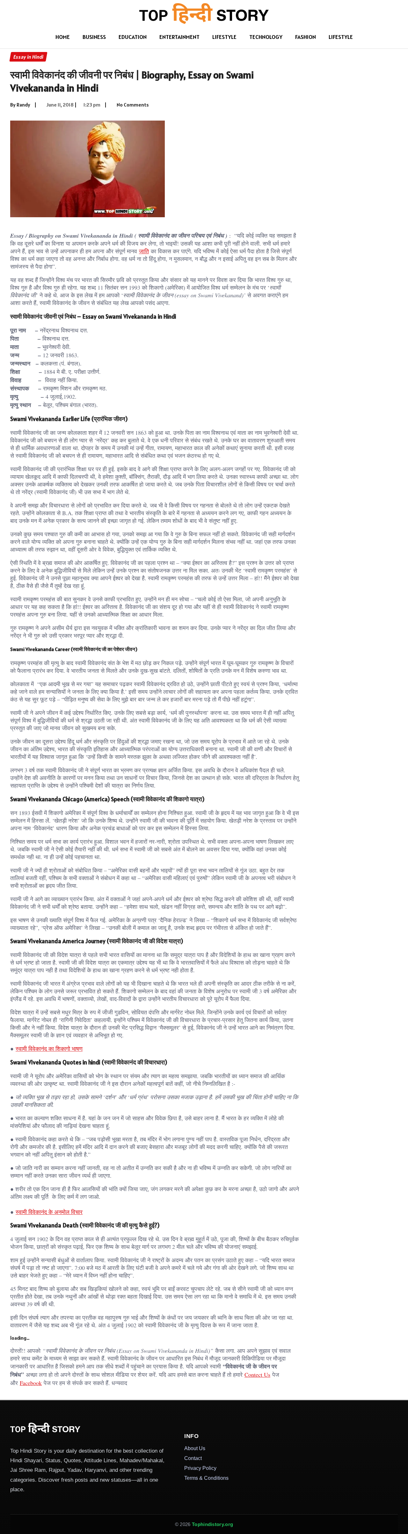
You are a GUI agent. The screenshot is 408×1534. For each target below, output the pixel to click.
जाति (144, 251)
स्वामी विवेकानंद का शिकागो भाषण (49, 1048)
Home (62, 37)
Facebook (31, 1383)
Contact (193, 1458)
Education (133, 37)
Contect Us (257, 1374)
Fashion (305, 37)
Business (94, 37)
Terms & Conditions (206, 1478)
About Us (194, 1448)
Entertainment (179, 37)
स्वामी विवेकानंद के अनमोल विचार (49, 1212)
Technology (265, 37)
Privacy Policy (200, 1468)
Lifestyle (224, 37)
